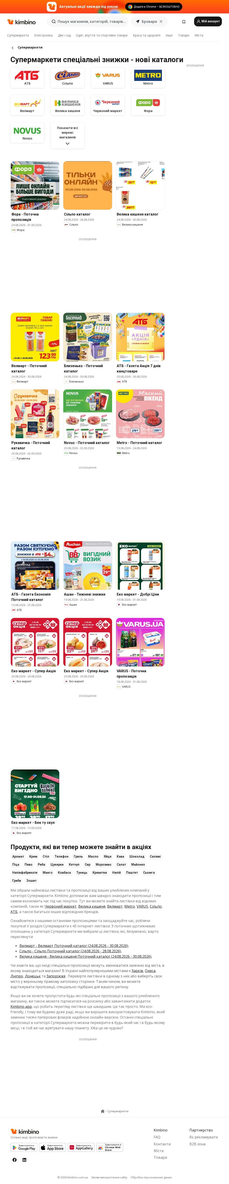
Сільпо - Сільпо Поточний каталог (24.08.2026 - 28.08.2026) (70, 951)
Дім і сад (64, 35)
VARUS (142, 906)
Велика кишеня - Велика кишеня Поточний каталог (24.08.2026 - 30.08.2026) (85, 956)
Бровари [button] (149, 21)
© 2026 (72, 1177)
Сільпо (156, 906)
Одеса (150, 970)
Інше (169, 35)
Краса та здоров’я (146, 35)
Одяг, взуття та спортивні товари (101, 35)
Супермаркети (18, 35)
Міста (199, 35)
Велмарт (115, 906)
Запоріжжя (56, 976)
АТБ (14, 911)
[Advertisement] (91, 272)
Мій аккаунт (210, 21)
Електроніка (43, 35)
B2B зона (197, 1144)
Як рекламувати (203, 1137)
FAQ (157, 1137)
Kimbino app (21, 1006)
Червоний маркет (60, 906)
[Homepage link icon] (102, 1111)
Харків (137, 970)
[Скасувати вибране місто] (161, 21)
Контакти (162, 1144)
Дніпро (17, 976)
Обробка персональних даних (151, 1177)
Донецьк (33, 976)
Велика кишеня (91, 906)
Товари (183, 35)
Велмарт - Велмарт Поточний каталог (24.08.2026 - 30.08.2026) (73, 945)
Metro (129, 906)
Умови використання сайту (109, 1177)
